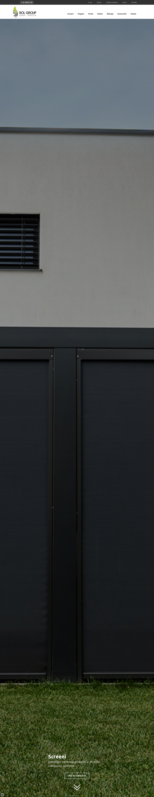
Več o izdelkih (77, 775)
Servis (124, 2)
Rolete (100, 14)
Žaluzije (110, 14)
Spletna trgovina (112, 2)
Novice (99, 2)
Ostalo (133, 14)
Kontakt (134, 2)
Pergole (81, 14)
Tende (90, 14)
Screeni (70, 14)
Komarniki (122, 14)
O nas (90, 2)
